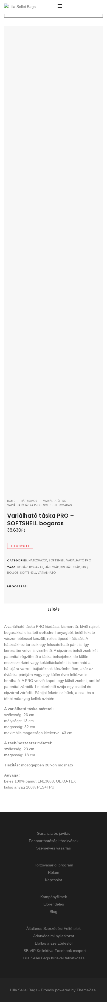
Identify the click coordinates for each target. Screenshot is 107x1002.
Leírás (54, 609)
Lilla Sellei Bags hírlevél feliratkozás (54, 958)
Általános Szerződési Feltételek (53, 928)
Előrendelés (53, 904)
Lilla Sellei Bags (23, 990)
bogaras (36, 567)
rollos (13, 572)
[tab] (53, 609)
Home (11, 501)
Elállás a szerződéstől (53, 943)
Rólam (53, 872)
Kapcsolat (53, 880)
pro (84, 567)
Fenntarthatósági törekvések (53, 841)
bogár (22, 567)
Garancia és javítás (53, 833)
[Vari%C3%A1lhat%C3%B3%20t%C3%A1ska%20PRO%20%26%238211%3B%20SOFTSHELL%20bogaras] (33, 586)
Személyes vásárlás (53, 848)
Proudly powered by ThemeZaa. (69, 990)
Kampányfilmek (53, 897)
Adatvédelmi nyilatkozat (53, 936)
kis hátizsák (70, 567)
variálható (47, 572)
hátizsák (52, 567)
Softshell (57, 560)
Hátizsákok (29, 501)
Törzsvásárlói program (53, 865)
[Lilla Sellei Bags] (20, 7)
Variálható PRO (54, 501)
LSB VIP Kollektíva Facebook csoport (53, 950)
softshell (28, 572)
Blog (53, 911)
